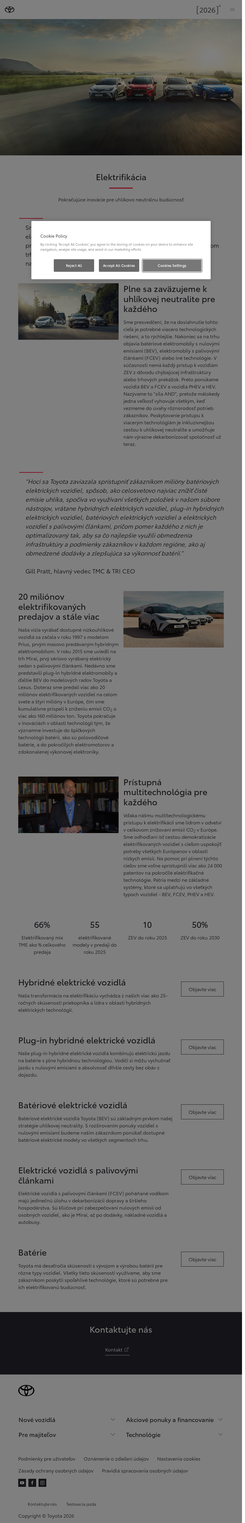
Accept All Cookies (119, 265)
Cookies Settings (172, 265)
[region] (121, 250)
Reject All (74, 265)
